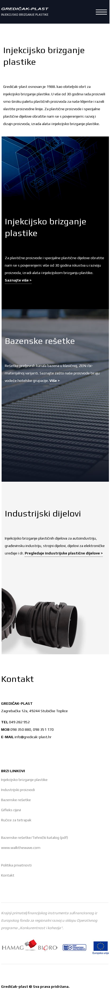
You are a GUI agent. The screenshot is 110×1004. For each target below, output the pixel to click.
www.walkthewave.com (20, 847)
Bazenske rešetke (16, 800)
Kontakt (7, 875)
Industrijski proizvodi (18, 790)
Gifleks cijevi (11, 810)
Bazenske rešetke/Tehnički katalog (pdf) (34, 837)
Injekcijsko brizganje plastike (24, 779)
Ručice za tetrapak (16, 820)
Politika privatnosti (16, 865)
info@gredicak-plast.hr (33, 737)
